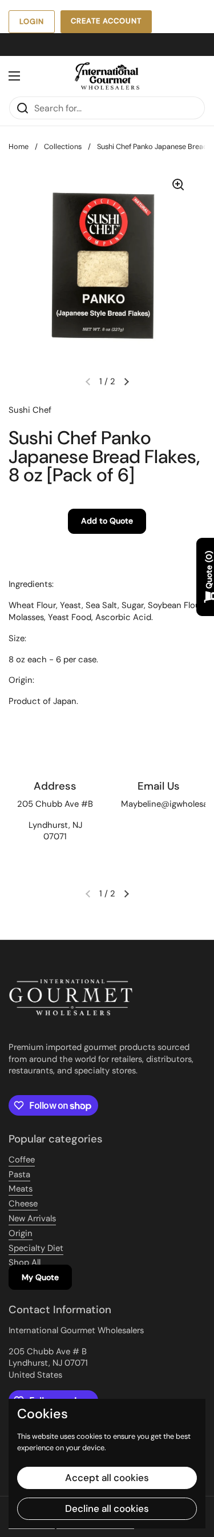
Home (19, 146)
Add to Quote (107, 521)
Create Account (106, 21)
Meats (21, 1188)
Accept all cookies (107, 1477)
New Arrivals (32, 1218)
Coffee (22, 1159)
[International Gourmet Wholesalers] (107, 76)
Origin (21, 1233)
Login (31, 21)
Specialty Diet (36, 1248)
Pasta (19, 1174)
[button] (126, 381)
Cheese (23, 1203)
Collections (63, 146)
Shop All (25, 1262)
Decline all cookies (107, 1508)
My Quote (40, 1277)
